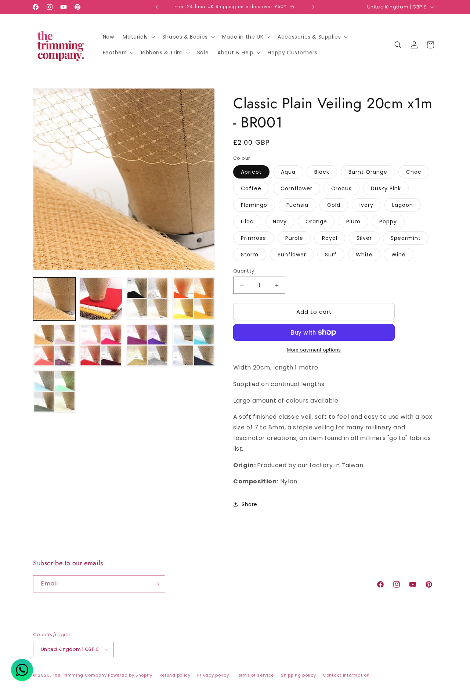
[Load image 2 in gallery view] (100, 298)
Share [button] (249, 504)
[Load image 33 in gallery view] (54, 345)
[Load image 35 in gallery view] (147, 345)
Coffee (251, 188)
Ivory (366, 205)
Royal (329, 238)
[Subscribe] (157, 583)
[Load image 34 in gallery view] (100, 345)
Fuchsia (297, 205)
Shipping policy (298, 675)
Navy (280, 221)
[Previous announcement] (157, 7)
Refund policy (175, 675)
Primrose (253, 238)
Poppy (388, 221)
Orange (316, 221)
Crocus (341, 188)
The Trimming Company (80, 675)
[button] (138, 36)
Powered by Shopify (130, 675)
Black (321, 172)
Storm (249, 254)
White (364, 254)
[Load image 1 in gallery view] (54, 298)
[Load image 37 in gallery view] (54, 391)
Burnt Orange (367, 172)
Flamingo (254, 205)
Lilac (247, 221)
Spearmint (406, 238)
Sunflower (292, 254)
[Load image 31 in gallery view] (147, 298)
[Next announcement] (313, 7)
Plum (353, 221)
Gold (333, 205)
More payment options (314, 350)
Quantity (243, 270)
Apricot (251, 172)
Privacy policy (213, 675)
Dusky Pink (386, 188)
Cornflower (296, 188)
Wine (398, 254)
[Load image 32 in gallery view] (193, 298)
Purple (294, 238)
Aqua (288, 172)
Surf (331, 254)
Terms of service (255, 675)
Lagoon (402, 205)
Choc (414, 172)
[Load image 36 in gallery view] (193, 345)
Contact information (346, 675)
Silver (364, 238)
